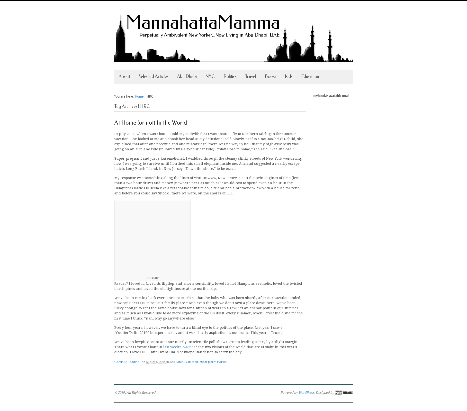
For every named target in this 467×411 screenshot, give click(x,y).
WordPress (306, 392)
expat (203, 362)
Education (310, 76)
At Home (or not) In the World (150, 122)
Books (270, 76)
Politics (230, 76)
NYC (210, 76)
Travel (250, 76)
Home (139, 96)
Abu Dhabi (187, 76)
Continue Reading (126, 362)
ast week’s (180, 347)
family (212, 362)
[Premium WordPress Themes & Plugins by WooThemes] (344, 392)
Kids (288, 76)
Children (192, 362)
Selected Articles (153, 76)
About (124, 76)
